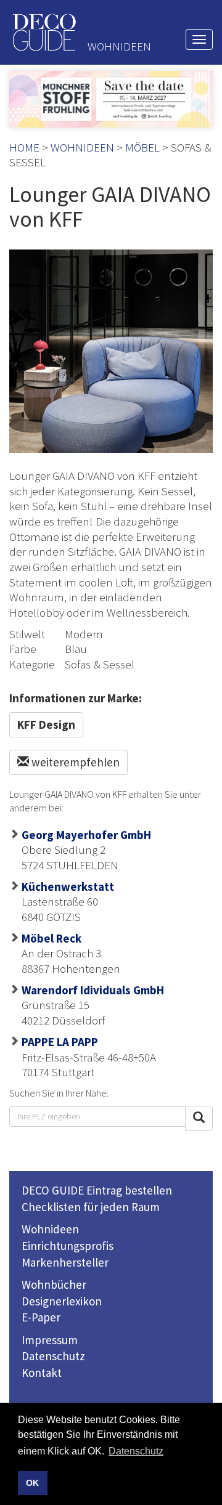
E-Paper (41, 1317)
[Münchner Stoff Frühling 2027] (111, 99)
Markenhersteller (65, 1262)
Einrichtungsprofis (67, 1245)
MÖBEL (142, 147)
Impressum (50, 1340)
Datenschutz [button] (136, 1451)
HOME (24, 147)
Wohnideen (50, 1229)
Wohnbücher (54, 1284)
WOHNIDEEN (82, 147)
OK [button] (32, 1483)
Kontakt (42, 1372)
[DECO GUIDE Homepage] (44, 32)
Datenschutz (53, 1356)
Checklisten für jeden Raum (91, 1206)
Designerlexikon (62, 1301)
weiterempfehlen (74, 762)
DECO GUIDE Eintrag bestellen (97, 1190)
